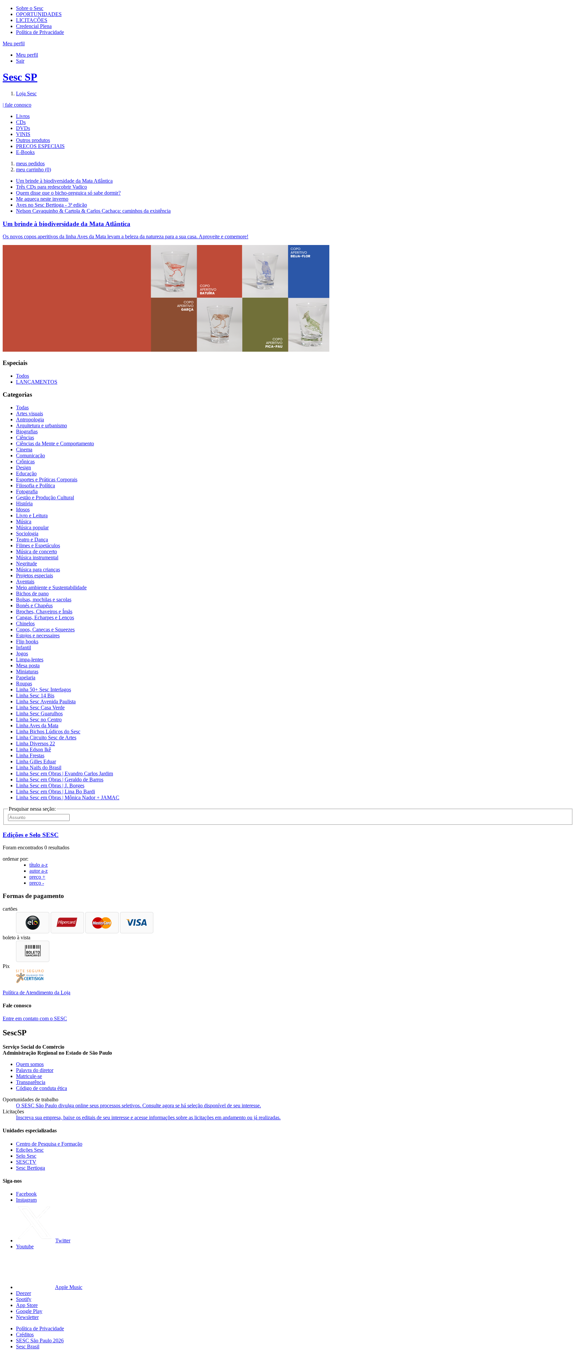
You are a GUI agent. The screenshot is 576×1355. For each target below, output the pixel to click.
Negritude (26, 563)
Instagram (26, 1200)
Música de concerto (36, 551)
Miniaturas (27, 671)
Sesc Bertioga (30, 1168)
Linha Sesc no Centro (39, 719)
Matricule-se (29, 1076)
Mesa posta (28, 665)
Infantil (23, 647)
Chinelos (25, 623)
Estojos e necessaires (38, 635)
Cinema (24, 449)
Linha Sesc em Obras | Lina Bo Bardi (55, 791)
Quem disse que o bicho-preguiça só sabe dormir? (68, 193)
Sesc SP (20, 77)
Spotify (23, 1299)
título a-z (38, 865)
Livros (23, 116)
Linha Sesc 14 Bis (35, 695)
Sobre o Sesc (29, 8)
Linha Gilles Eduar (36, 761)
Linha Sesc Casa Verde (40, 707)
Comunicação (30, 455)
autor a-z (38, 871)
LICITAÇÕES (31, 20)
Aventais (25, 581)
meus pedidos (30, 163)
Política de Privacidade (40, 32)
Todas (22, 407)
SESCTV (26, 1162)
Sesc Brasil (27, 1346)
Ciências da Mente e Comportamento (55, 443)
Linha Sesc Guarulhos (39, 713)
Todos (22, 376)
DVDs (23, 128)
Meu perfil (27, 55)
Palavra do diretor (34, 1070)
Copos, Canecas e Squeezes (45, 629)
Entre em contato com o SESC (35, 1018)
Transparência (30, 1082)
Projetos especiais (34, 575)
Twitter (62, 1240)
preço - (36, 883)
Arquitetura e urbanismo (41, 425)
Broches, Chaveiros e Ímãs (44, 611)
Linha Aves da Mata (37, 725)
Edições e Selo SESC (31, 834)
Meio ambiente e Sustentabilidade (51, 587)
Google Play (29, 1311)
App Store (27, 1305)
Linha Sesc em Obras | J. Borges (50, 785)
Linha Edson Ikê (33, 749)
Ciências (25, 437)
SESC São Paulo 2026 (40, 1340)
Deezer (23, 1293)
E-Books (25, 152)
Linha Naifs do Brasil (38, 767)
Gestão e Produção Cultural (45, 497)
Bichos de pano (32, 593)
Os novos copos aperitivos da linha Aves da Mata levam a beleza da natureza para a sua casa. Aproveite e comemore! (125, 236)
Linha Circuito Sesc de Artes (46, 737)
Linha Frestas (30, 755)
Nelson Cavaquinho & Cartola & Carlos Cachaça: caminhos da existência (93, 211)
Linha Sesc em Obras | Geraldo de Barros (59, 779)
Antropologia (30, 419)
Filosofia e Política (35, 485)
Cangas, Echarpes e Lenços (45, 617)
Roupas (24, 683)
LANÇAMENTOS (36, 382)
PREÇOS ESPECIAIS (40, 146)
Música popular (32, 527)
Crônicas (25, 461)
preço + (37, 877)
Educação (26, 473)
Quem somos (30, 1064)
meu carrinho (33, 169)
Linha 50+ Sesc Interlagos (43, 689)
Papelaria (25, 677)
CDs (21, 122)
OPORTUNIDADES (39, 14)
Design (23, 467)
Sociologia (27, 533)
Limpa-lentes (29, 659)
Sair (20, 61)
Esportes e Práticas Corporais (46, 479)
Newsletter (27, 1317)
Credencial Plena (34, 26)
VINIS (23, 134)
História (24, 503)
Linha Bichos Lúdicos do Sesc (48, 731)
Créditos (25, 1334)
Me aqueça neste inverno (42, 199)
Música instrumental (37, 557)
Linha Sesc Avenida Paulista (46, 701)
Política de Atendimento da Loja (36, 992)
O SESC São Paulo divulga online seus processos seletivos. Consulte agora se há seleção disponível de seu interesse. (138, 1105)
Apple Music (68, 1287)
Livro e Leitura (32, 515)
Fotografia (27, 491)
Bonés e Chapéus (34, 605)
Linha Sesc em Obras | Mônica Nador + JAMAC (67, 797)
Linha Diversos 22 (35, 743)
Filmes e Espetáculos (38, 545)
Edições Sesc (30, 1150)
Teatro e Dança (32, 539)
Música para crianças (38, 569)
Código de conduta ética (41, 1088)
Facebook (26, 1194)
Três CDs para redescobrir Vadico (51, 187)
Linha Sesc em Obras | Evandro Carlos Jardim (64, 773)
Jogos (22, 653)
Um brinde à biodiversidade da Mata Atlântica (64, 181)
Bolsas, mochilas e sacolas (43, 599)
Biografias (27, 431)
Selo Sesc (26, 1156)
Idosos (23, 509)
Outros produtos (33, 140)
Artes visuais (29, 413)
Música (23, 521)
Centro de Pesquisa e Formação (49, 1144)
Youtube (25, 1246)
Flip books (27, 641)
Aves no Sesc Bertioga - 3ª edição (51, 205)
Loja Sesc (26, 93)
